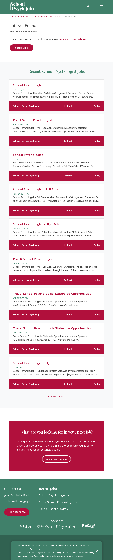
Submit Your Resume (56, 459)
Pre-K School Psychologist (32, 120)
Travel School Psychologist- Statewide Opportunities (52, 293)
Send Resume (17, 512)
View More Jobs (55, 397)
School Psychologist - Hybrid (34, 363)
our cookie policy (25, 556)
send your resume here (72, 39)
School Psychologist (28, 85)
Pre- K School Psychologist (33, 259)
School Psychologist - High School (38, 224)
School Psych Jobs (20, 17)
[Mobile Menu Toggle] (101, 6)
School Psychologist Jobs (47, 17)
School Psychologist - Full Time (36, 189)
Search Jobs (21, 48)
